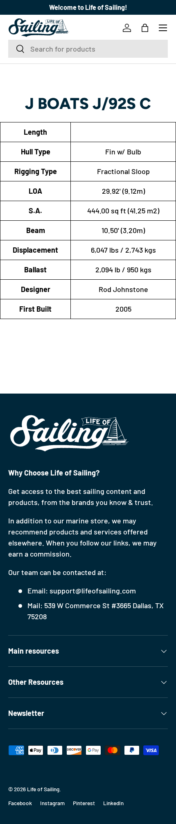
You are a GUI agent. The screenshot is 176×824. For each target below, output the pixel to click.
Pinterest (84, 802)
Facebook (20, 802)
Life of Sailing (43, 789)
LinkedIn (113, 802)
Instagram (52, 802)
